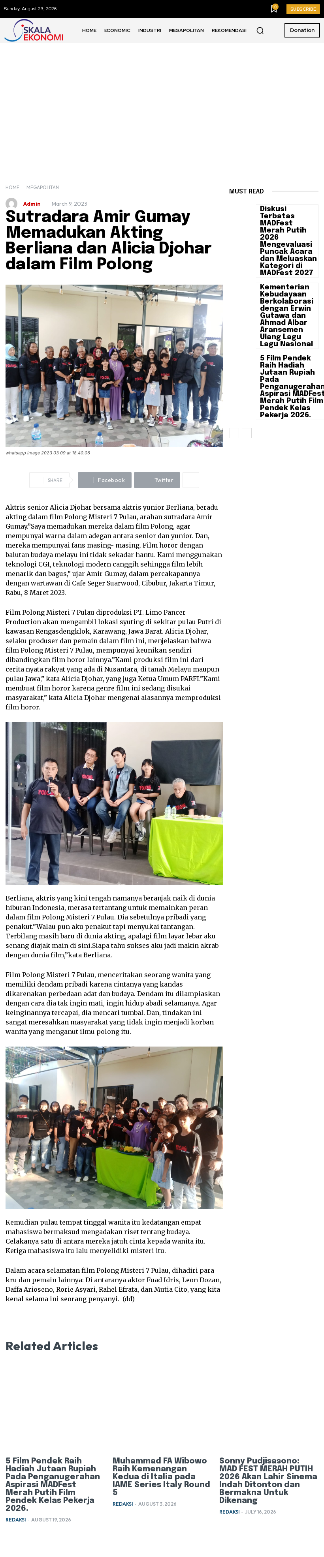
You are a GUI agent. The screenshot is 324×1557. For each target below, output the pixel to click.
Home (12, 187)
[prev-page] (234, 433)
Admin (32, 203)
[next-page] (247, 433)
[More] (191, 480)
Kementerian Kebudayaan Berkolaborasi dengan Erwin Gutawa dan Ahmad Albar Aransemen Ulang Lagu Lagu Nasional (286, 316)
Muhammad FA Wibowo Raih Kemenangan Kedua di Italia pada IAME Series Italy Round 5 (161, 1477)
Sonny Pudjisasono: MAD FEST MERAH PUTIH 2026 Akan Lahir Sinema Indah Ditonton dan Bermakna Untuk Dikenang (268, 1481)
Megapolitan (42, 187)
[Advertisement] (162, 102)
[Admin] (13, 204)
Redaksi (16, 1520)
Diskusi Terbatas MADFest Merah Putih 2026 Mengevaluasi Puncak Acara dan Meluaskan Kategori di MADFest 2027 (288, 241)
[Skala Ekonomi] (33, 30)
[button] (260, 30)
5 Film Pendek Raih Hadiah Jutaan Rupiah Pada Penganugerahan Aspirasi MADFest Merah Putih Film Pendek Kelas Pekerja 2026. (53, 1485)
